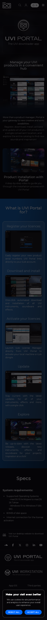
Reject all (14, 612)
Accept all (33, 612)
